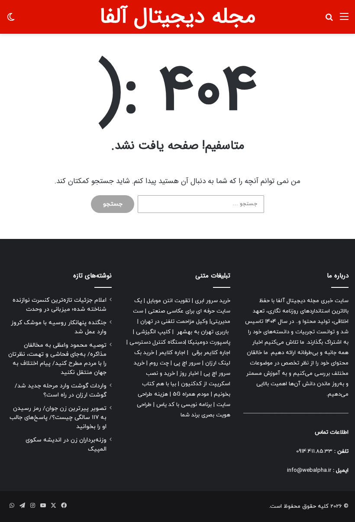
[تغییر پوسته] (10, 20)
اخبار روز (189, 373)
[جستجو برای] (329, 20)
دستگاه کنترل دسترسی (157, 342)
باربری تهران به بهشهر (203, 332)
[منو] (344, 20)
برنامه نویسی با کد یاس (184, 405)
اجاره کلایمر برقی (211, 353)
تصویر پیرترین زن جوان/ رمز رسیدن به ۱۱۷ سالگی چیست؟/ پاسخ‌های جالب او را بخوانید (58, 417)
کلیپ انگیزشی (153, 332)
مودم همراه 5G (191, 394)
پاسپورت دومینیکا (209, 342)
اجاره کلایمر (172, 353)
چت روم (159, 363)
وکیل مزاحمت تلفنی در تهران (174, 321)
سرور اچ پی (187, 363)
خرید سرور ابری (212, 301)
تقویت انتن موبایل (168, 301)
